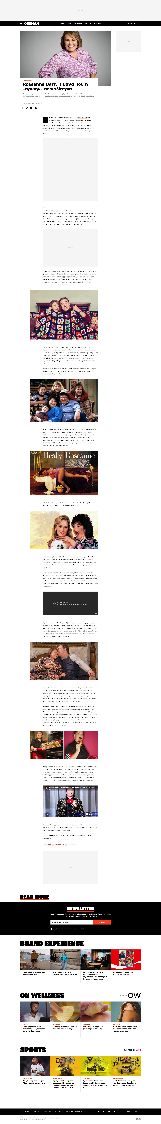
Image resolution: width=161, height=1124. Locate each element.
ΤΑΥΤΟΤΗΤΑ (37, 1111)
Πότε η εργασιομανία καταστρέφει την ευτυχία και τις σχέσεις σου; (34, 1029)
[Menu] (21, 23)
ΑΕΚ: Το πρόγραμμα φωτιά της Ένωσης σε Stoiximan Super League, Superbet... (124, 1083)
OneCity (80, 23)
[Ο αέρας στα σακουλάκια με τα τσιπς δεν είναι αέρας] (65, 1012)
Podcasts (97, 23)
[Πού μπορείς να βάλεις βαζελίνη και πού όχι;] (95, 1012)
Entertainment (65, 23)
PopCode (48, 838)
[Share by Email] (35, 108)
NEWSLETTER (132, 1111)
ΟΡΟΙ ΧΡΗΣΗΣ (58, 1111)
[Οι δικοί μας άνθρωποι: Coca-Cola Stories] (126, 959)
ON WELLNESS (42, 996)
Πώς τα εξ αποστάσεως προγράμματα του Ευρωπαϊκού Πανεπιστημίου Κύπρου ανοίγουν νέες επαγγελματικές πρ (95, 977)
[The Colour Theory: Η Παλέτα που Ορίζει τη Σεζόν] (65, 959)
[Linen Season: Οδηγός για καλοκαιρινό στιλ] (35, 959)
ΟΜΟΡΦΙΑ (86, 1024)
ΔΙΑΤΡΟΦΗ (56, 1024)
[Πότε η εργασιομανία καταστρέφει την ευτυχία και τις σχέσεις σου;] (35, 1012)
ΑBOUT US (47, 1111)
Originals (88, 23)
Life (74, 23)
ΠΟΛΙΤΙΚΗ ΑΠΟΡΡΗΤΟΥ (74, 1111)
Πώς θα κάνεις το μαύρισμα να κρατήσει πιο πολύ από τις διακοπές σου (125, 1029)
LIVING (25, 1024)
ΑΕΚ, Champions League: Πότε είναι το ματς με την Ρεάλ (34, 1083)
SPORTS (33, 1050)
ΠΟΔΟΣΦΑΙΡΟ (27, 1078)
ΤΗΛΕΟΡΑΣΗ (72, 844)
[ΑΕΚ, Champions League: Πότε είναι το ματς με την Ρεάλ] (35, 1066)
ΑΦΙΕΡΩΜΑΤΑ (27, 80)
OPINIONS (47, 844)
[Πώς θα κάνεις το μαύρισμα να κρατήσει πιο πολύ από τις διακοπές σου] (126, 1012)
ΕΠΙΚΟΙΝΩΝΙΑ (25, 1111)
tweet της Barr (82, 117)
